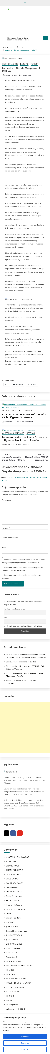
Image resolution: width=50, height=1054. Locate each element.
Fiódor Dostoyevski (14, 896)
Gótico (8, 913)
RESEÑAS (24, 64)
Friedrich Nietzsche (14, 905)
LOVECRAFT (17, 410)
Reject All (25, 1049)
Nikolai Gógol (11, 957)
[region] (25, 1034)
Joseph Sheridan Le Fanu (16, 931)
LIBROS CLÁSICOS (10, 64)
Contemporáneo (13, 887)
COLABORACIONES (14, 883)
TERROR (34, 64)
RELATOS (10, 970)
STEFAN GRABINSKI (15, 987)
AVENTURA (11, 861)
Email (6, 617)
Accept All (25, 1037)
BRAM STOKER (12, 866)
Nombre (6, 528)
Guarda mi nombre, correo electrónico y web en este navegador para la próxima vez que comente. (23, 561)
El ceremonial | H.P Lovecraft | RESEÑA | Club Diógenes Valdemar (25, 416)
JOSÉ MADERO (12, 926)
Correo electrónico (10, 537)
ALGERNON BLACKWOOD (13, 433)
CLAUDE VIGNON (13, 874)
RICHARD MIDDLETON (16, 978)
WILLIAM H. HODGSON (16, 1009)
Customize (25, 1043)
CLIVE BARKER (12, 879)
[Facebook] (13, 833)
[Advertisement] (25, 727)
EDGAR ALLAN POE (15, 892)
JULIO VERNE (12, 939)
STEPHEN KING (13, 991)
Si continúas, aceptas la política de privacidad (24, 626)
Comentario (7, 500)
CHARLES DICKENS (14, 870)
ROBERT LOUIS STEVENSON (18, 983)
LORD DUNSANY (13, 948)
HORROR (6, 410)
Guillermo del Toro (13, 918)
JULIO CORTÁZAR (14, 935)
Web (4, 547)
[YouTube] (20, 833)
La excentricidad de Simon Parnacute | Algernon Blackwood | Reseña (24, 439)
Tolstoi (9, 1000)
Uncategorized (12, 1004)
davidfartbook (26, 75)
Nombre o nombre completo (15, 609)
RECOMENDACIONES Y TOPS (19, 965)
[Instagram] (6, 833)
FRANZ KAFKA (12, 900)
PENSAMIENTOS (13, 961)
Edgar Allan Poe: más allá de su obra (21, 662)
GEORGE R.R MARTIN (15, 909)
